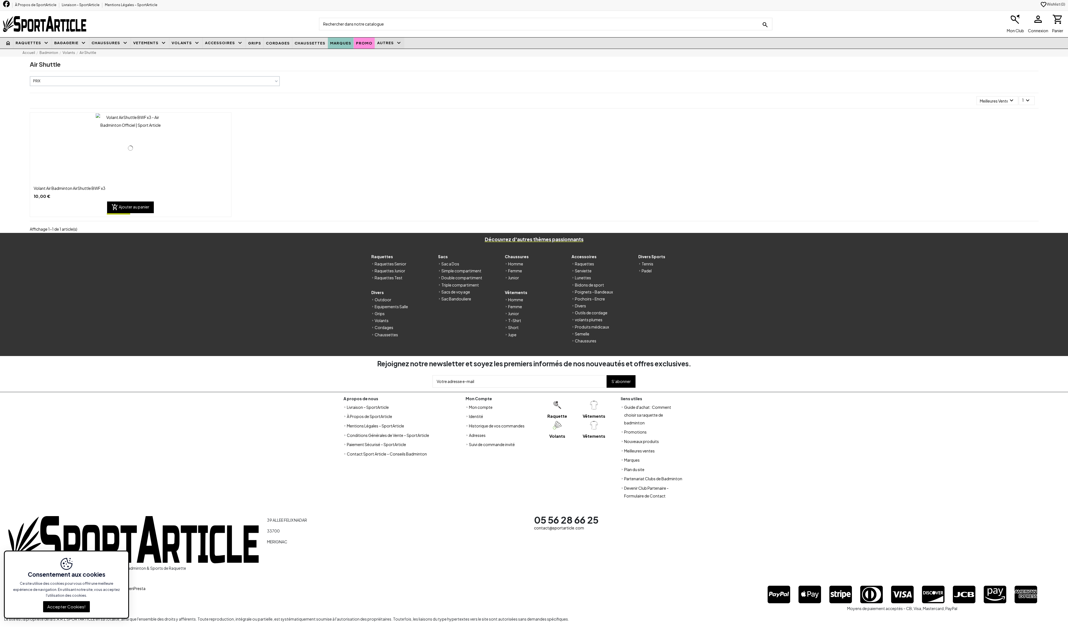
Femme (515, 270)
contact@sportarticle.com (559, 527)
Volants (382, 320)
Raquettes (584, 263)
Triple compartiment (460, 284)
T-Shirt (514, 320)
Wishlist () (1052, 4)
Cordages (384, 327)
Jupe (512, 334)
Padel (647, 270)
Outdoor (383, 299)
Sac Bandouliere (456, 298)
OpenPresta (134, 588)
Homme (515, 263)
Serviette (583, 270)
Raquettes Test (388, 277)
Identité (476, 416)
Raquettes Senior (390, 263)
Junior (513, 277)
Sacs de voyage (455, 291)
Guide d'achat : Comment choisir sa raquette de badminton (647, 415)
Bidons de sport (589, 284)
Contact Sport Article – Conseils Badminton (387, 453)
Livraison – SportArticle (81, 5)
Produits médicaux (592, 326)
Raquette (557, 416)
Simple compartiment (461, 270)
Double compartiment (461, 277)
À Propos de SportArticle (36, 5)
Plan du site (634, 469)
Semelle (582, 333)
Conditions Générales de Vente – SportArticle (388, 435)
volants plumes (588, 319)
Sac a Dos (450, 263)
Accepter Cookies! (66, 606)
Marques (632, 459)
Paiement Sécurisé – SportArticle (376, 444)
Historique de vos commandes (497, 425)
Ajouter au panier (130, 207)
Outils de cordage (591, 312)
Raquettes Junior (390, 270)
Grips (380, 313)
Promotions (635, 431)
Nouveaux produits (641, 441)
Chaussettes (386, 334)
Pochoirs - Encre (590, 298)
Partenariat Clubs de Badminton (653, 478)
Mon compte (481, 407)
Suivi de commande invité (492, 444)
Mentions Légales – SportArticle (131, 5)
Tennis (647, 263)
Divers (580, 305)
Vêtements (594, 416)
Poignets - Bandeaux (594, 291)
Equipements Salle (391, 306)
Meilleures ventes (639, 450)
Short (513, 327)
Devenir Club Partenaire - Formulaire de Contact (646, 492)
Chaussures (585, 340)
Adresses (477, 435)
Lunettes (583, 277)
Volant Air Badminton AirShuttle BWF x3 (69, 188)
